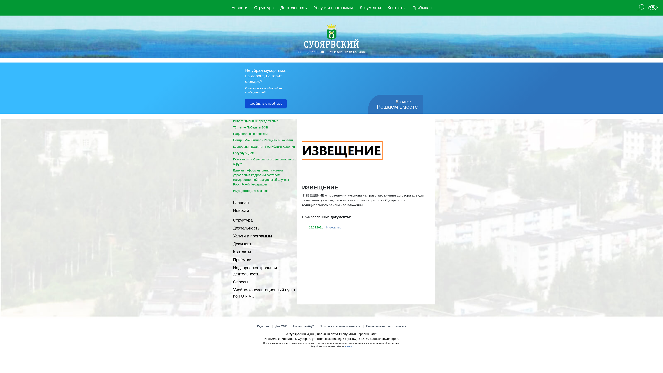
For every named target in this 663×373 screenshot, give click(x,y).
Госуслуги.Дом (243, 153)
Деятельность (293, 7)
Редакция (263, 326)
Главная (241, 202)
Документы (370, 7)
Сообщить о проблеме (266, 103)
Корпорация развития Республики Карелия (264, 146)
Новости (239, 7)
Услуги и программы (333, 7)
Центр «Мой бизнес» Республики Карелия (263, 140)
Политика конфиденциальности (340, 326)
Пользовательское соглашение (386, 326)
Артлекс (348, 346)
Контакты (396, 7)
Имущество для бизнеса (250, 191)
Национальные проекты (250, 134)
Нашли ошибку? (303, 326)
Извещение (333, 227)
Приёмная (422, 7)
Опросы (240, 282)
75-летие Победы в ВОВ (250, 127)
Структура (264, 7)
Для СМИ (281, 326)
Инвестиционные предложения (255, 121)
